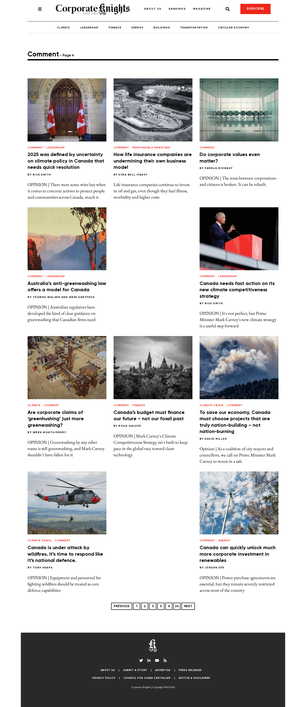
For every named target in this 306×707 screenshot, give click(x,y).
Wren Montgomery (49, 432)
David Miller (216, 439)
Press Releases (190, 670)
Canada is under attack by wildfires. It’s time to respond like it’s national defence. (65, 554)
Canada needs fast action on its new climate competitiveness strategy (237, 290)
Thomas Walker (46, 297)
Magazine (202, 9)
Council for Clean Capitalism (147, 678)
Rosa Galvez (130, 426)
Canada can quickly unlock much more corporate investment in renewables (238, 554)
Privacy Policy (104, 678)
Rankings (177, 9)
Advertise (162, 670)
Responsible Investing (151, 147)
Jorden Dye (214, 567)
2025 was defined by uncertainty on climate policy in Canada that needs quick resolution (66, 161)
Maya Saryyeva (82, 297)
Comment (35, 147)
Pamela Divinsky (219, 168)
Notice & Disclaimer (194, 678)
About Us (153, 9)
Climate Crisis (212, 405)
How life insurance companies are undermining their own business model (153, 161)
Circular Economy (233, 27)
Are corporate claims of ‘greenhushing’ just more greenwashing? (56, 419)
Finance (115, 27)
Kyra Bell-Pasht (133, 175)
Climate (63, 27)
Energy (137, 27)
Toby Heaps (43, 567)
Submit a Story (135, 670)
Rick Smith (42, 175)
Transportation (194, 27)
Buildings (161, 27)
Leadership (89, 27)
